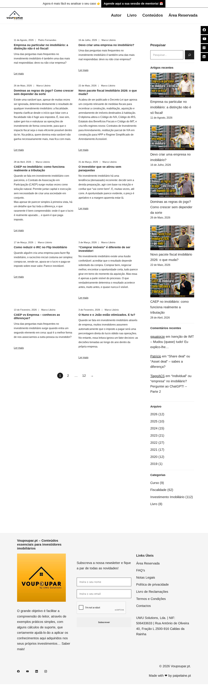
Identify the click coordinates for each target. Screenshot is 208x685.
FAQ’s (140, 570)
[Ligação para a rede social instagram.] (45, 671)
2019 (153, 464)
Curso (154, 483)
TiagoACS (157, 376)
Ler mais (19, 73)
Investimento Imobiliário (167, 497)
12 (84, 375)
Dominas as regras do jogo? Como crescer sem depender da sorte (43, 92)
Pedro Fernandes (47, 40)
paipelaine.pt (182, 675)
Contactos (143, 606)
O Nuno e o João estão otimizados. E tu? (106, 314)
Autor (116, 15)
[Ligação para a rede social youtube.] (27, 671)
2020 (153, 457)
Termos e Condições (151, 599)
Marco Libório (109, 40)
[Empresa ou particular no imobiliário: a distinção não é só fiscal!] (172, 85)
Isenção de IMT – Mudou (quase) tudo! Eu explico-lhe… (172, 342)
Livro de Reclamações (152, 591)
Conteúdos (152, 15)
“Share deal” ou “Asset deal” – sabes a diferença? (170, 361)
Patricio (155, 356)
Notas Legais (145, 577)
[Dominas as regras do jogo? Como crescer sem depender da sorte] (172, 185)
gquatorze (157, 336)
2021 (153, 449)
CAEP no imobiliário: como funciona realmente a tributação (39, 168)
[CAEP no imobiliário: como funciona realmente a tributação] (172, 285)
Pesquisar (158, 45)
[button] (151, 39)
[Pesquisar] (189, 54)
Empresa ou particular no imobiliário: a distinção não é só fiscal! (41, 46)
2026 (153, 414)
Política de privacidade (152, 584)
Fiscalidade (158, 490)
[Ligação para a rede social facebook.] (18, 671)
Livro (132, 15)
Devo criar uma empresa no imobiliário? (106, 45)
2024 (153, 428)
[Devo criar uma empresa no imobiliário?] (172, 137)
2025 (153, 421)
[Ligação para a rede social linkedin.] (36, 671)
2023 (153, 435)
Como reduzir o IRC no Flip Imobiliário (40, 247)
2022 (153, 442)
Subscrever (104, 622)
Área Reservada (183, 15)
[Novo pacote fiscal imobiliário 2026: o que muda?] (172, 237)
